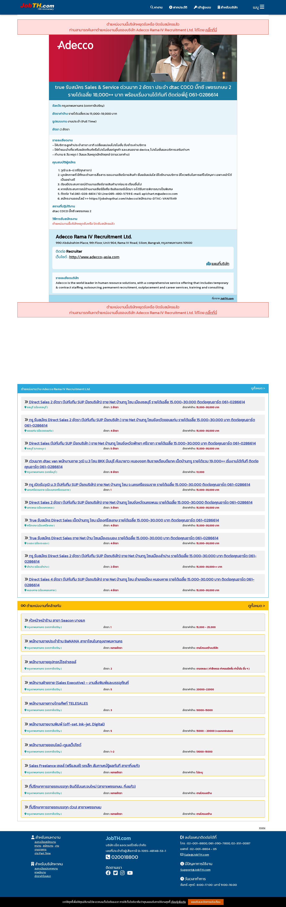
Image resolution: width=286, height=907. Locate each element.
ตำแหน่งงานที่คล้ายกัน (43, 606)
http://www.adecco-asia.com (94, 257)
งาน (57, 846)
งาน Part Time (43, 853)
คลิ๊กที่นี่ (211, 30)
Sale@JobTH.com (196, 854)
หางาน (157, 7)
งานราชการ (40, 849)
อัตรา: (111, 407)
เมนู (256, 7)
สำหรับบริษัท (229, 7)
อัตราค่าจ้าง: (201, 407)
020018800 (124, 857)
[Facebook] (108, 873)
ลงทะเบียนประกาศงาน (46, 869)
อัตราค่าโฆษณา (43, 876)
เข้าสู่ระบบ (204, 7)
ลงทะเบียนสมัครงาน (45, 842)
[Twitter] (115, 873)
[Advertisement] (143, 351)
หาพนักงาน (40, 872)
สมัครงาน (48, 846)
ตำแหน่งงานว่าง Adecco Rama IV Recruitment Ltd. (55, 389)
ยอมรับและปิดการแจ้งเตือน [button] (205, 902)
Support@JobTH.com (195, 869)
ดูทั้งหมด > (258, 388)
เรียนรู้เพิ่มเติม (178, 902)
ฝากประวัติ (180, 7)
